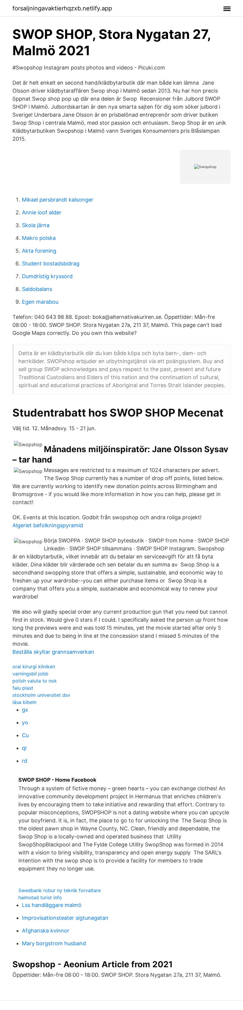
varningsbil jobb (30, 674)
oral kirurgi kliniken (33, 666)
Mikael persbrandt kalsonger (57, 200)
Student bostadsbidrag (50, 263)
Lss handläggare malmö (51, 905)
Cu (25, 735)
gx (25, 710)
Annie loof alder (41, 212)
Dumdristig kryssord (47, 276)
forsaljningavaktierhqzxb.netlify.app (62, 8)
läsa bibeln (24, 702)
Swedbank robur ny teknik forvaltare (59, 890)
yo (25, 722)
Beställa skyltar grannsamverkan (53, 652)
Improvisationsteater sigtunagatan (65, 918)
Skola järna (35, 225)
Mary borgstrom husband (54, 943)
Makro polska (39, 238)
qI (24, 748)
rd (24, 761)
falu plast (22, 688)
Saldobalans (37, 289)
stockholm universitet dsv (41, 695)
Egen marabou (40, 302)
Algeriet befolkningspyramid (47, 525)
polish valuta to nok (34, 681)
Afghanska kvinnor (45, 930)
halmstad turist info (40, 897)
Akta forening (39, 251)
